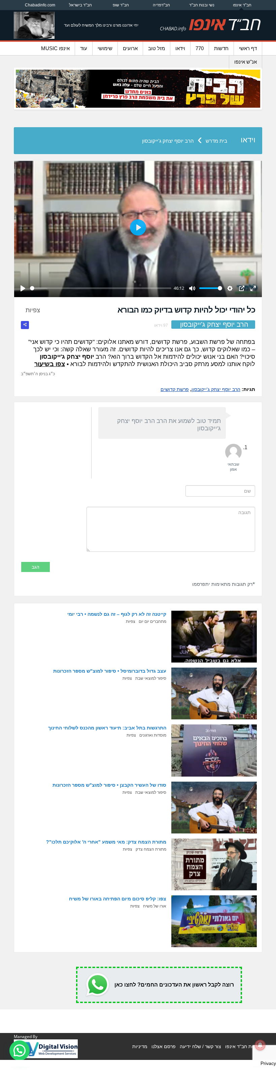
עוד (83, 48)
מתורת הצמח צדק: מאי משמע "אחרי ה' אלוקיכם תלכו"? (106, 842)
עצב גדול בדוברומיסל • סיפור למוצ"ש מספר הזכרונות (109, 671)
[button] (19, 1050)
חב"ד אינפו (242, 5)
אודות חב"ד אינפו (242, 1046)
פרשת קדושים (175, 389)
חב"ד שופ (121, 5)
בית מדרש (216, 141)
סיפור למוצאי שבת (150, 678)
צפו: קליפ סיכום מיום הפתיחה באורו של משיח (117, 898)
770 (200, 48)
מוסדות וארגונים (152, 735)
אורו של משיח (154, 906)
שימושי (105, 48)
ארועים (130, 48)
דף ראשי (248, 48)
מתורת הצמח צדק (151, 849)
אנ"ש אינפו (245, 62)
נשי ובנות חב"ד (201, 5)
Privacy (268, 1063)
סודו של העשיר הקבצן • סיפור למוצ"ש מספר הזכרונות (109, 785)
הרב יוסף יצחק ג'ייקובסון (168, 141)
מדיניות (139, 1046)
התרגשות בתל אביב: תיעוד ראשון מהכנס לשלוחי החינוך (107, 727)
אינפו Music (55, 48)
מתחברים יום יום (152, 621)
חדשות (221, 48)
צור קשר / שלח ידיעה (200, 1046)
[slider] (100, 288)
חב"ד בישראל (80, 5)
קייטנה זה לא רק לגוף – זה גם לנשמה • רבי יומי (116, 614)
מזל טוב (156, 48)
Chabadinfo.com (40, 5)
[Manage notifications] (260, 1045)
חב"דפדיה (161, 5)
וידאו (180, 48)
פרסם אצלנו (163, 1046)
